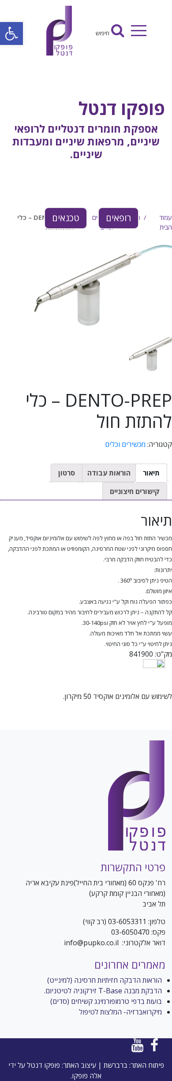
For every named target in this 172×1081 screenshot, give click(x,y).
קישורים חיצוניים (135, 491)
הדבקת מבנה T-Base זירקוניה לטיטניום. (103, 991)
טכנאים (65, 218)
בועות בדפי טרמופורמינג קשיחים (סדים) (106, 1001)
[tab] (151, 473)
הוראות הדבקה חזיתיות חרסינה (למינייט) (104, 980)
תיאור (151, 473)
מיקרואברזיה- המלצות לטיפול (120, 1012)
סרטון (66, 473)
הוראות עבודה (109, 473)
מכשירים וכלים (125, 444)
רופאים (118, 218)
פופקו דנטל (122, 108)
